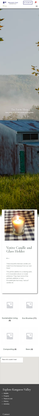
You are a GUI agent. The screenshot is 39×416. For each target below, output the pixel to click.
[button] (36, 6)
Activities (6, 404)
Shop (11, 112)
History (6, 401)
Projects (6, 396)
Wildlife (6, 393)
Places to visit (8, 399)
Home (7, 112)
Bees (14, 112)
